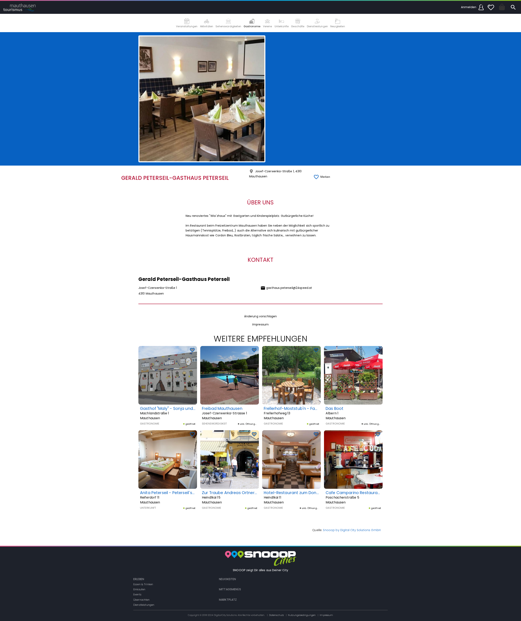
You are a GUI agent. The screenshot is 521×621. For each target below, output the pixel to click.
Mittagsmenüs (230, 589)
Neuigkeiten (227, 579)
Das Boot (334, 408)
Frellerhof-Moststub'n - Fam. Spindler (300, 408)
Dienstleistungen (143, 605)
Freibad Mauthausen (222, 408)
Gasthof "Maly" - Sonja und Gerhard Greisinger (185, 408)
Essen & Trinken (143, 584)
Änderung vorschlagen (260, 316)
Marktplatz (228, 600)
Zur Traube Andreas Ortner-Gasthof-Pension (246, 492)
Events (137, 594)
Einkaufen (139, 589)
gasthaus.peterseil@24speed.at (289, 288)
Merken (325, 176)
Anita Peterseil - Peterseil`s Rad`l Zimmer (179, 492)
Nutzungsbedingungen (302, 615)
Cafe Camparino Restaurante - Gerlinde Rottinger (375, 492)
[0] (491, 7)
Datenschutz (276, 615)
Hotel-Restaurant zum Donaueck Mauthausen (309, 492)
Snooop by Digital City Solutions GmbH (352, 530)
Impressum (260, 324)
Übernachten (141, 599)
